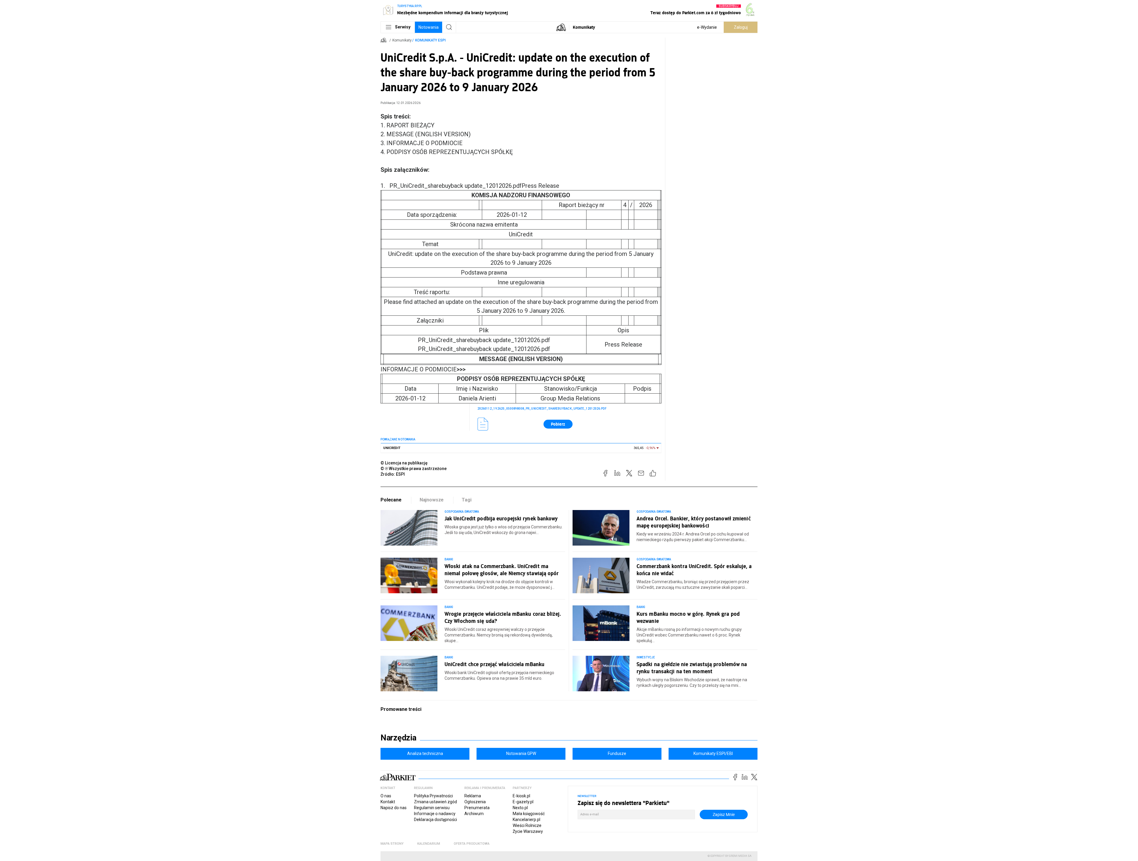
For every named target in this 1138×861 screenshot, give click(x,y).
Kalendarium (428, 844)
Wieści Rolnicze (527, 825)
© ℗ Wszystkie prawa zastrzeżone (414, 468)
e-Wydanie (707, 27)
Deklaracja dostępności (435, 819)
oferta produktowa (472, 844)
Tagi (466, 500)
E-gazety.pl (523, 801)
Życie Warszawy (528, 831)
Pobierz (558, 424)
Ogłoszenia (475, 801)
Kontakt (388, 801)
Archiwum (474, 813)
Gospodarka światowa (462, 511)
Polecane (391, 500)
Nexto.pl (520, 807)
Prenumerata (477, 807)
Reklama (472, 795)
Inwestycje (646, 657)
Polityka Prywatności (433, 795)
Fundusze (617, 753)
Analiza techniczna (425, 753)
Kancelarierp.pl (526, 819)
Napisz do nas (394, 807)
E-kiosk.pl (521, 795)
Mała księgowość (529, 813)
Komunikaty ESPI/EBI (713, 753)
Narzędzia (398, 738)
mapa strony (392, 844)
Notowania (428, 27)
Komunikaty (584, 27)
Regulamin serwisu (432, 807)
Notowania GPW (521, 753)
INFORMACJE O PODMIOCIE (423, 369)
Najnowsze (432, 500)
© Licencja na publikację (404, 463)
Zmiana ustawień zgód (435, 801)
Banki (449, 559)
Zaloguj (741, 27)
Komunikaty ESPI (430, 40)
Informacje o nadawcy (434, 813)
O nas (386, 795)
